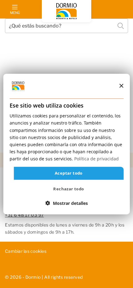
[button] (66, 202)
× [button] (121, 85)
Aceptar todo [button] (69, 173)
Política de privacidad (96, 159)
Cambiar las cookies (25, 251)
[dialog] (66, 144)
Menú (15, 13)
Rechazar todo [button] (68, 188)
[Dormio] (66, 11)
